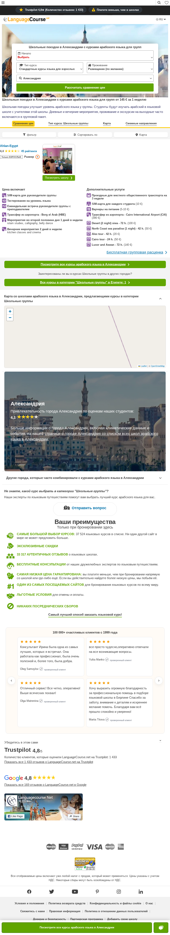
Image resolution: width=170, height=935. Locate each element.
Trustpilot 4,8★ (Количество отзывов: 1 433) (54, 9)
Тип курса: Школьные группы (68, 123)
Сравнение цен (23, 123)
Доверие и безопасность (49, 919)
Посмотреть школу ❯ (59, 177)
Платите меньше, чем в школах (118, 9)
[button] (3, 3)
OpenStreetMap (158, 366)
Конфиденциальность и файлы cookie (115, 903)
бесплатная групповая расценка (135, 252)
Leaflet (143, 366)
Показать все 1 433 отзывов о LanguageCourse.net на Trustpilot (48, 762)
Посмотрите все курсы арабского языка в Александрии (83, 264)
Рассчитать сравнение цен (85, 87)
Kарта (107, 123)
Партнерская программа (86, 919)
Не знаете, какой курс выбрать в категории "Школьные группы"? (56, 491)
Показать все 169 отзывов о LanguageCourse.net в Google (45, 784)
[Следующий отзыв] (159, 681)
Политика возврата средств (67, 903)
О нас (149, 903)
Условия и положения (29, 903)
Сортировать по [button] (87, 134)
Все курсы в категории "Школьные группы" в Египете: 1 (83, 282)
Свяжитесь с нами (32, 911)
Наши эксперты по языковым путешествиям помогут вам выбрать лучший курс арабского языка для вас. (79, 497)
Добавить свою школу (122, 919)
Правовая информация (64, 911)
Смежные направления (141, 123)
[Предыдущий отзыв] (11, 681)
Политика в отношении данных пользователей (116, 911)
